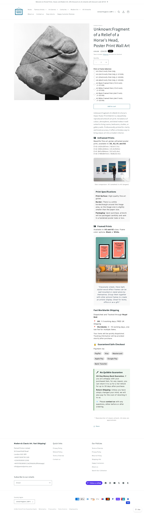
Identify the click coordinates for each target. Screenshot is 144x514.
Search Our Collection (99, 471)
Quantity (96, 58)
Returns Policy (97, 456)
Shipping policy (73, 509)
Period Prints (22, 509)
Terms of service (62, 509)
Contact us (56, 459)
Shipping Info (96, 459)
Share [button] (98, 426)
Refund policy (42, 509)
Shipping (105, 54)
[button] (40, 9)
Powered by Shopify (31, 509)
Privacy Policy (57, 448)
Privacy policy (52, 509)
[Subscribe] (49, 482)
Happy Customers (98, 463)
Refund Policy (57, 452)
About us (95, 467)
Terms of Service (58, 456)
